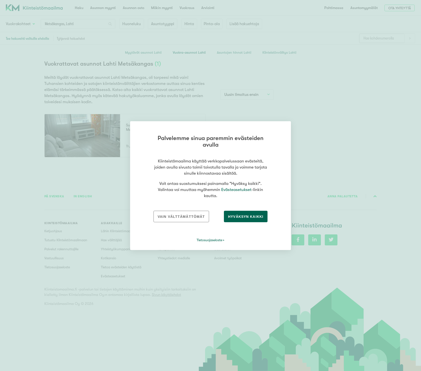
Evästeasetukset (236, 189)
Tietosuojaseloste (209, 240)
